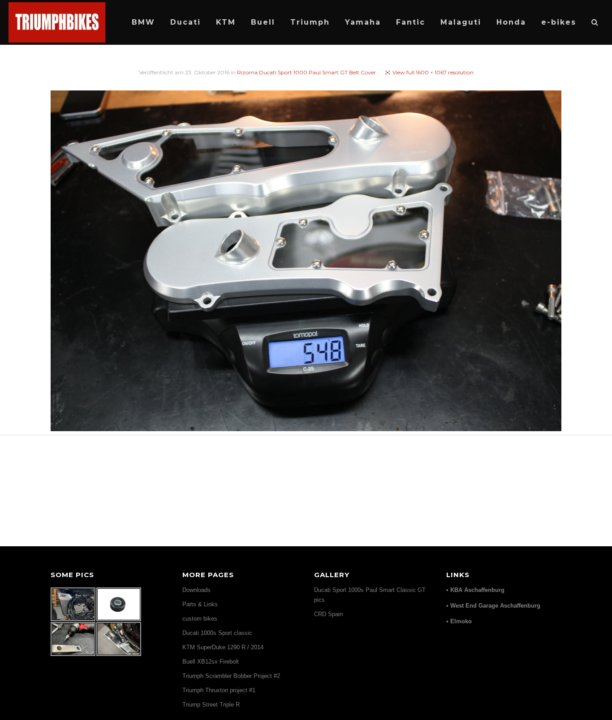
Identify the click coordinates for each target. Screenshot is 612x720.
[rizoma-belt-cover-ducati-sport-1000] (306, 262)
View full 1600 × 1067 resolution (433, 72)
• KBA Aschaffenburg (475, 590)
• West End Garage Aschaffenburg (493, 605)
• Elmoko (459, 621)
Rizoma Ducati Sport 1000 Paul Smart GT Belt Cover (306, 72)
